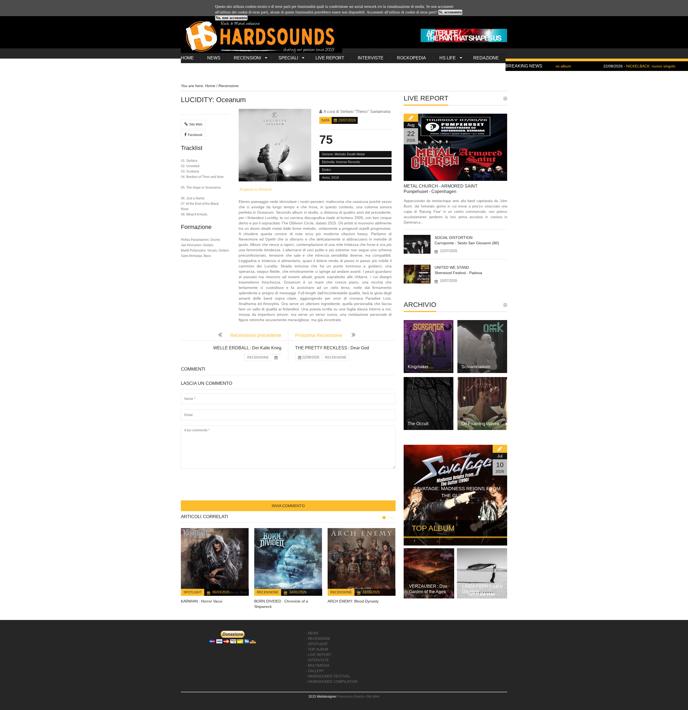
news (213, 58)
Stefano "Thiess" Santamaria (365, 111)
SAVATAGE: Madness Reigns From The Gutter (456, 492)
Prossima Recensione (319, 335)
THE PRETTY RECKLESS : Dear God (332, 348)
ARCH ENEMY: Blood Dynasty (353, 601)
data (325, 120)
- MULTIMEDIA (317, 666)
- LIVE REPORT (318, 655)
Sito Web (195, 124)
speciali (288, 58)
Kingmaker (418, 366)
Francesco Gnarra (350, 696)
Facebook (195, 135)
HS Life (447, 58)
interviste (371, 58)
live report (330, 58)
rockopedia (411, 58)
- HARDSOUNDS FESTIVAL (328, 676)
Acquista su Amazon (255, 189)
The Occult (418, 423)
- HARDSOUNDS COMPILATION (331, 682)
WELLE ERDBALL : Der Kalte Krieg (247, 348)
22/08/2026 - (614, 66)
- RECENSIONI (318, 639)
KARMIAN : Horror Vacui (201, 601)
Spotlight (193, 592)
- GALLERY (315, 671)
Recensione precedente (255, 335)
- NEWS (312, 633)
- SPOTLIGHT (317, 644)
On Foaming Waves (480, 423)
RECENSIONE (258, 357)
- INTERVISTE (317, 660)
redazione (486, 58)
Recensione (267, 592)
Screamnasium (475, 366)
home (187, 58)
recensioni (247, 58)
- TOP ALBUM (317, 649)
